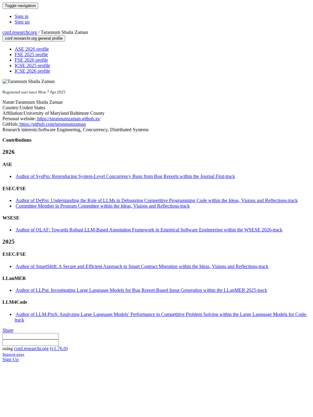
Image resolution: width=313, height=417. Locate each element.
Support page (13, 354)
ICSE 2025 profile (32, 65)
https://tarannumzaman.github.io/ (68, 118)
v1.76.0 (58, 348)
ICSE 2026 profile (32, 71)
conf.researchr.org (19, 32)
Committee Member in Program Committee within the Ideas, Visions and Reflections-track (103, 206)
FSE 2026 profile (31, 60)
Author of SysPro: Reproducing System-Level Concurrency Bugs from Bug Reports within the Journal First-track (125, 176)
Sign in (21, 16)
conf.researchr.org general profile (34, 38)
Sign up (22, 21)
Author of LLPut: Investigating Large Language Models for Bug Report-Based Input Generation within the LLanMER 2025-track (141, 290)
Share (7, 330)
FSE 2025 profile (31, 54)
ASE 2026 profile (32, 49)
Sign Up (10, 359)
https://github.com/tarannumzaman (52, 124)
